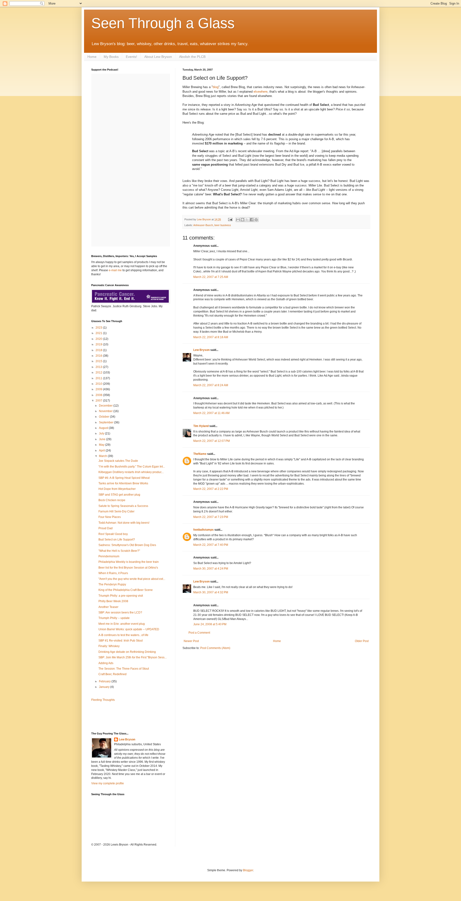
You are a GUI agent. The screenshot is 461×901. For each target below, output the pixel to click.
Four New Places (109, 517)
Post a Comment (199, 632)
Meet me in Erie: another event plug (121, 623)
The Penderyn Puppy (112, 584)
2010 (99, 383)
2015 (99, 361)
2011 (99, 378)
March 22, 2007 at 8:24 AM (210, 385)
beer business (222, 225)
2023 (99, 327)
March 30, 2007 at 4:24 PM (210, 568)
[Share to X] (247, 219)
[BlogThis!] (242, 219)
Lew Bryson (201, 350)
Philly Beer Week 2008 (113, 601)
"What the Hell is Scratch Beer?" (119, 551)
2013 (99, 367)
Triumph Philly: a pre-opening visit (120, 595)
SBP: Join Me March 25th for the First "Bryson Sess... (132, 657)
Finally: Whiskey (109, 646)
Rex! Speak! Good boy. (113, 534)
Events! (131, 57)
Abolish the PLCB (192, 57)
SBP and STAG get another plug (119, 494)
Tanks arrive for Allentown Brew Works (123, 483)
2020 (99, 339)
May (102, 444)
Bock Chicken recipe (111, 500)
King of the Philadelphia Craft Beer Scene (125, 590)
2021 (99, 333)
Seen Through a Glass (163, 23)
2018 (99, 350)
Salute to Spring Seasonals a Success (123, 506)
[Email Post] (230, 219)
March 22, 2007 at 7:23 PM (210, 517)
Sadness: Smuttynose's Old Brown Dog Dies (127, 545)
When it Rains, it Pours (113, 573)
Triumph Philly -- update (114, 618)
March (103, 456)
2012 (99, 372)
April (102, 450)
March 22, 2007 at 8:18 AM (210, 337)
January (104, 687)
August (104, 428)
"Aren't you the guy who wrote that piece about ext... (131, 579)
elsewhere (260, 91)
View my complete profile (107, 783)
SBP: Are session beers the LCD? (120, 612)
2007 (99, 400)
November (106, 411)
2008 (99, 395)
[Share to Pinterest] (256, 219)
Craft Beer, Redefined (112, 674)
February (105, 681)
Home (92, 57)
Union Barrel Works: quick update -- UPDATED (128, 629)
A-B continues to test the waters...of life (123, 635)
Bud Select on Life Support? (116, 539)
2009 (99, 389)
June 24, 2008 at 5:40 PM (209, 624)
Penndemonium (108, 556)
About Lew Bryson (158, 57)
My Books (111, 57)
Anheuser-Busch (203, 225)
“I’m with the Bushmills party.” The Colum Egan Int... (131, 466)
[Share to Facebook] (251, 219)
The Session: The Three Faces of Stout (123, 668)
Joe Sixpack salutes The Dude (118, 461)
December (106, 405)
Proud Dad (105, 528)
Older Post (362, 641)
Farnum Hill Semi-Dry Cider (116, 511)
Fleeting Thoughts (103, 700)
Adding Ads (105, 663)
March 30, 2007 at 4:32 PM (210, 592)
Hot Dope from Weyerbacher (117, 489)
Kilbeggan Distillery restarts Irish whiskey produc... (131, 472)
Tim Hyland (201, 426)
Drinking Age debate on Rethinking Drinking (127, 652)
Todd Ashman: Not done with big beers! (123, 522)
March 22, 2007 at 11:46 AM (211, 413)
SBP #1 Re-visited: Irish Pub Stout (120, 640)
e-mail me (115, 270)
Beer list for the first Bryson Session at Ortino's (128, 567)
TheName (199, 454)
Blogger (248, 870)
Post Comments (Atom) (215, 648)
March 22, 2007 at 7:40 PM (210, 545)
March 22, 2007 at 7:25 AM (210, 277)
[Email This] (238, 219)
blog (215, 87)
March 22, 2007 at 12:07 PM (211, 441)
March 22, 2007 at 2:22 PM (210, 489)
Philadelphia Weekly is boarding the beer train (128, 562)
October (104, 416)
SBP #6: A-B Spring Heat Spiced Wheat (124, 478)
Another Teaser (108, 607)
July (102, 433)
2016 (99, 355)
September (106, 422)
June (102, 439)
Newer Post (191, 641)
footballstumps (203, 529)
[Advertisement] (119, 716)
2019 (99, 344)
